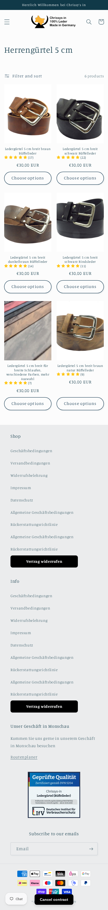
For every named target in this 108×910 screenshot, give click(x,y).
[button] (7, 22)
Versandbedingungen (30, 463)
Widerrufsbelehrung (28, 475)
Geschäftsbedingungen (31, 450)
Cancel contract (54, 899)
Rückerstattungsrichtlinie (34, 524)
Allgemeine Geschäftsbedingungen (42, 512)
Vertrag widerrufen (44, 561)
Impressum (20, 487)
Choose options (28, 177)
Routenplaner (23, 756)
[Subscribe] (91, 848)
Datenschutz (21, 500)
